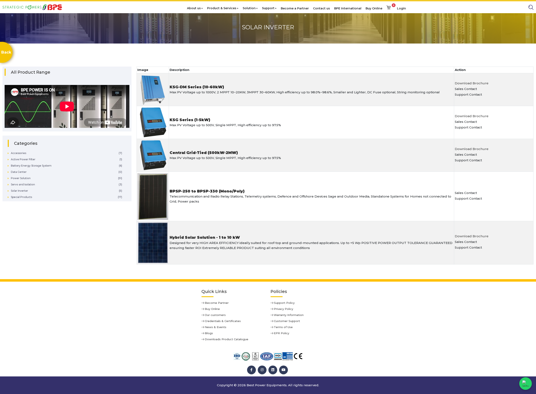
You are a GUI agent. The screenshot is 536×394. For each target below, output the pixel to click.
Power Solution (21, 178)
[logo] (34, 7)
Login (401, 8)
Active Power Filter (23, 159)
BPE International (347, 8)
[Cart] (389, 7)
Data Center (19, 171)
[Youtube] (283, 370)
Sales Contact (466, 89)
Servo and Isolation (23, 184)
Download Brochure (471, 83)
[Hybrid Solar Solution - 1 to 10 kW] (152, 242)
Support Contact (468, 94)
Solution (249, 8)
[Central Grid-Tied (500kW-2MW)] (152, 155)
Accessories (18, 153)
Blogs (209, 333)
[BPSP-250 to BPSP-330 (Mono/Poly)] (152, 196)
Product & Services (221, 8)
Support (268, 8)
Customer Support (287, 321)
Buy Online (374, 8)
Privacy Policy (283, 309)
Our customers (215, 315)
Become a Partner (295, 8)
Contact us (321, 8)
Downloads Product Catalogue (226, 339)
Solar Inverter (19, 190)
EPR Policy (281, 333)
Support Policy (284, 302)
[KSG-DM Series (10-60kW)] (152, 89)
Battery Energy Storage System (31, 165)
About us (194, 8)
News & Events (215, 327)
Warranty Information (289, 315)
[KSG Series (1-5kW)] (152, 122)
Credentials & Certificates (223, 321)
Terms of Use (283, 327)
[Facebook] (251, 370)
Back (6, 52)
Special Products (21, 197)
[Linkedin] (272, 370)
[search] (530, 7)
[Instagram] (262, 370)
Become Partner (217, 302)
